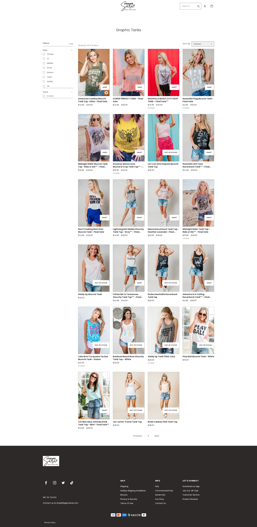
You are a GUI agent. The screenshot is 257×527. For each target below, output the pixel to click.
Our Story (159, 499)
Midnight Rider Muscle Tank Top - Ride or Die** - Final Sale (93, 165)
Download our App (191, 486)
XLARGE (50, 81)
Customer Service (191, 495)
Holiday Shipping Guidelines (133, 490)
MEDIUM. (50, 63)
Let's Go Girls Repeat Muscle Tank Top (163, 165)
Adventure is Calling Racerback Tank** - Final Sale (196, 295)
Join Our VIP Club (190, 490)
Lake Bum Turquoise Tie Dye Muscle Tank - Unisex (93, 358)
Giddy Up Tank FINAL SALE (161, 356)
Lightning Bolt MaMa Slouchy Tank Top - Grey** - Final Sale (128, 230)
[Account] (204, 6)
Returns (123, 495)
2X (48, 59)
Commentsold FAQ (164, 490)
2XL (48, 86)
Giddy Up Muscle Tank (90, 294)
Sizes (45, 50)
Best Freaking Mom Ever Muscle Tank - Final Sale (91, 230)
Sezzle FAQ (160, 495)
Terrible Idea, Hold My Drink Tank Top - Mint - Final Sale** (93, 423)
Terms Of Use (126, 503)
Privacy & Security (128, 499)
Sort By (186, 43)
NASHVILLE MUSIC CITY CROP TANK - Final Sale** (163, 100)
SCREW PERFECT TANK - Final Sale (128, 100)
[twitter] (63, 483)
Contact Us (160, 503)
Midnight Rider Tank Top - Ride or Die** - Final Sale (196, 230)
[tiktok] (72, 483)
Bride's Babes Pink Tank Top (162, 421)
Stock (45, 92)
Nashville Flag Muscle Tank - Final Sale (198, 100)
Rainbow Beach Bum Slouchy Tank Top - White (128, 358)
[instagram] (54, 483)
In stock (50, 96)
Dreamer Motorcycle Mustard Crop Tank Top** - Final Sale (127, 165)
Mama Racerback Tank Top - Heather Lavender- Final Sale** (163, 230)
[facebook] (46, 483)
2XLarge (50, 54)
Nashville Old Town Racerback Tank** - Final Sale (196, 165)
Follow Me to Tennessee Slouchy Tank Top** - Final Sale (127, 295)
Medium (50, 72)
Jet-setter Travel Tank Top (127, 421)
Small (49, 68)
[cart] (211, 6)
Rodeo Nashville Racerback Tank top (162, 295)
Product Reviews (190, 499)
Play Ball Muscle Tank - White (198, 356)
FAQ (157, 486)
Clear (71, 44)
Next (156, 435)
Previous (137, 435)
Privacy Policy (49, 522)
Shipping (124, 486)
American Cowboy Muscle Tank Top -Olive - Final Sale (92, 100)
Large (49, 77)
